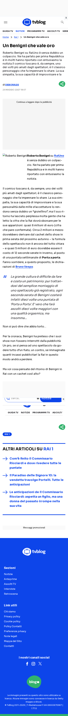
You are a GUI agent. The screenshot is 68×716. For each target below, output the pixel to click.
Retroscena (11, 593)
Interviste (9, 588)
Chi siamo (10, 611)
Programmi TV (36, 31)
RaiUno (59, 155)
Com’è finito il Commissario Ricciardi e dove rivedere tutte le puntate (35, 463)
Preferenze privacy (15, 631)
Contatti (9, 646)
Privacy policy (12, 616)
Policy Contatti (13, 626)
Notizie (20, 31)
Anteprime (10, 579)
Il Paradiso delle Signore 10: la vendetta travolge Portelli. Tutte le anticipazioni (37, 480)
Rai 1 (16, 37)
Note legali (10, 636)
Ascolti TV (53, 31)
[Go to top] (61, 705)
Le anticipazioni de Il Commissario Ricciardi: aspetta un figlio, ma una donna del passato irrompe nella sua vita (36, 499)
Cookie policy (12, 621)
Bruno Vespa (24, 266)
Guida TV (7, 31)
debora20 (12, 84)
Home (6, 37)
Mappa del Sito (13, 641)
